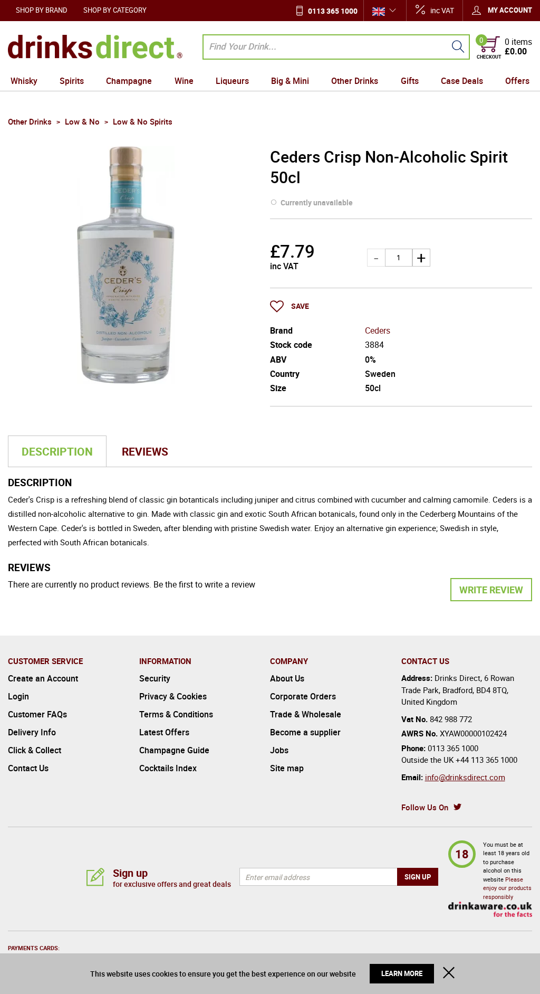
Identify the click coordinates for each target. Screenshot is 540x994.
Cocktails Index (168, 768)
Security (154, 678)
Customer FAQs (37, 714)
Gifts (410, 81)
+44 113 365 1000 (486, 759)
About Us (287, 678)
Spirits (72, 81)
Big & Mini (290, 81)
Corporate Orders (303, 696)
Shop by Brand (42, 10)
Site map (287, 768)
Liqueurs (232, 81)
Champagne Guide (174, 750)
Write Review (491, 589)
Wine (184, 81)
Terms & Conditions (176, 714)
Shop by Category (115, 10)
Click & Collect (34, 750)
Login (18, 696)
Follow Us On (424, 807)
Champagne (129, 81)
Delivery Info (32, 732)
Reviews (145, 451)
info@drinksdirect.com (465, 777)
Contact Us (28, 768)
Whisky (24, 81)
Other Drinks (354, 81)
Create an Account (43, 678)
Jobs (279, 750)
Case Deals (462, 81)
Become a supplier (305, 732)
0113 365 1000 (333, 11)
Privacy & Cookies (173, 696)
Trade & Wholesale (305, 714)
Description (57, 451)
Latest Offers (164, 732)
